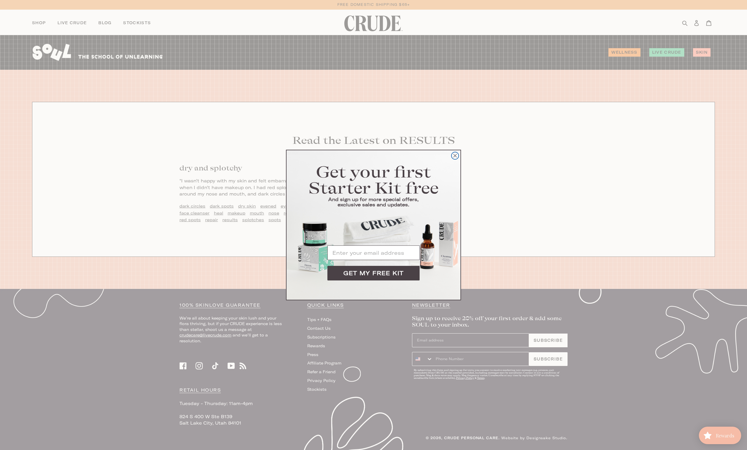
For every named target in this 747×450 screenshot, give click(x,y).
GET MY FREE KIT (373, 273)
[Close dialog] (455, 155)
